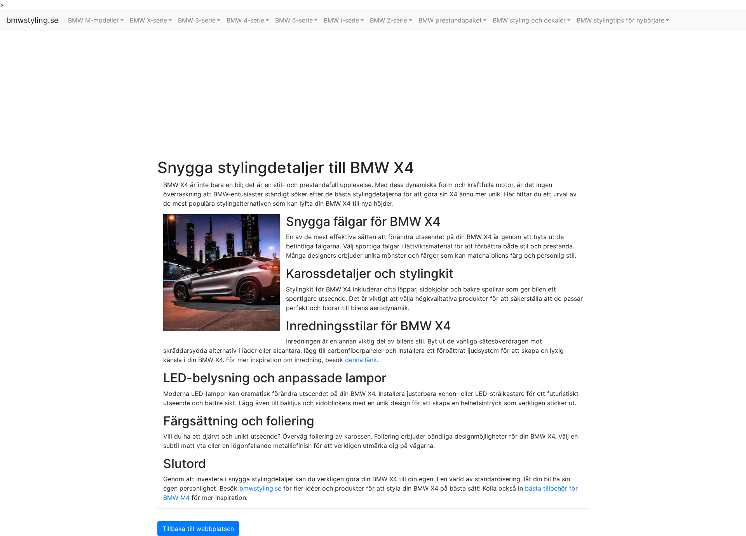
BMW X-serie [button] (148, 20)
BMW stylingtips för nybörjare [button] (620, 20)
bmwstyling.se (32, 20)
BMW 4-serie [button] (245, 20)
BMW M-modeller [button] (93, 20)
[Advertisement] (373, 94)
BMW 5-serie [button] (294, 20)
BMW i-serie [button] (341, 20)
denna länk (361, 360)
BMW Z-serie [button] (388, 20)
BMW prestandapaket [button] (450, 20)
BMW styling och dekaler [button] (529, 20)
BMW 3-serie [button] (197, 20)
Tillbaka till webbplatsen (198, 529)
